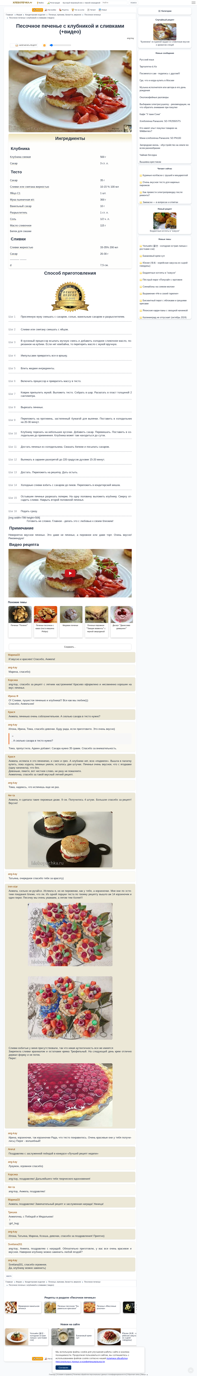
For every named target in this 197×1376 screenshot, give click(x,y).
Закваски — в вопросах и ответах (160, 202)
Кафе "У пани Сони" (150, 114)
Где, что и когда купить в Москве (157, 80)
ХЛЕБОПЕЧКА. (22, 2)
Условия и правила (64, 1374)
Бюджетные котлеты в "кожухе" (165, 231)
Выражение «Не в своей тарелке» (160, 293)
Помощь (52, 1374)
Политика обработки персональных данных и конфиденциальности (99, 1374)
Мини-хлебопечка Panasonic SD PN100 (160, 138)
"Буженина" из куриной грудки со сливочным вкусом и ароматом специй (164, 43)
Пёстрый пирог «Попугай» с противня (162, 279)
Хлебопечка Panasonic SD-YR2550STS (160, 121)
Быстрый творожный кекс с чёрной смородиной (81, 3)
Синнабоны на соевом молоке (158, 286)
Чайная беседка (148, 155)
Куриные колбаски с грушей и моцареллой (165, 175)
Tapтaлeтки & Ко (148, 66)
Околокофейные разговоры (154, 97)
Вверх (9, 1276)
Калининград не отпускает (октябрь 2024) (164, 317)
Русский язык (147, 59)
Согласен (63, 1367)
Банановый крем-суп (153, 255)
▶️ (44, 45)
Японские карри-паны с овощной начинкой (165, 310)
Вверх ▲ (144, 1374)
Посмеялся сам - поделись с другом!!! (160, 73)
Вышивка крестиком (150, 162)
